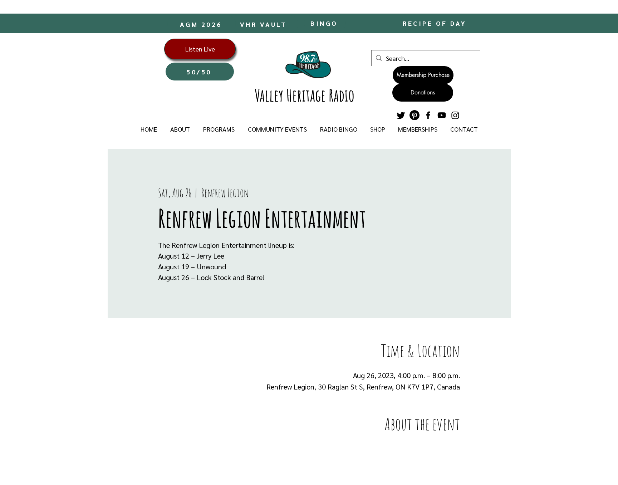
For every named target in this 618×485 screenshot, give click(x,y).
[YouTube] (442, 115)
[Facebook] (428, 115)
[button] (179, 129)
